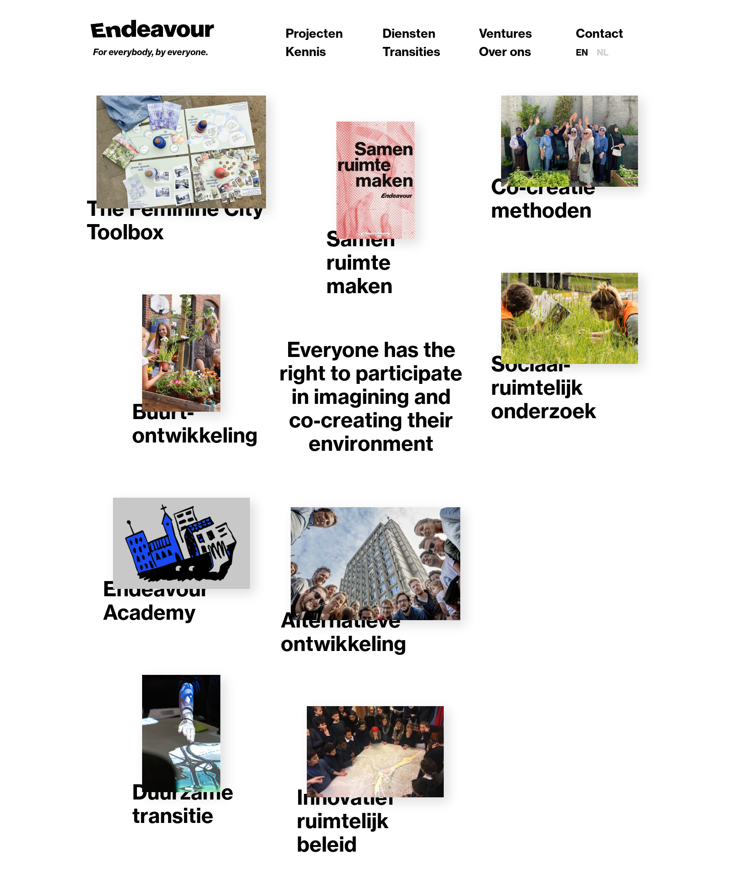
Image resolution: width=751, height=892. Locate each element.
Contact (599, 33)
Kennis (306, 51)
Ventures (505, 33)
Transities (411, 51)
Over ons (505, 51)
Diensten (408, 33)
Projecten (314, 33)
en (582, 52)
